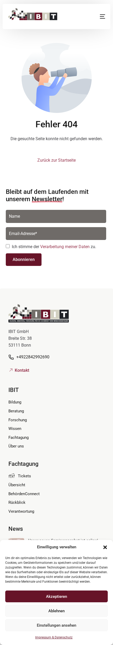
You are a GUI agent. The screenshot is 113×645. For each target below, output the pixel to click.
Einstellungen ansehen (56, 625)
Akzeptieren (56, 596)
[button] (105, 547)
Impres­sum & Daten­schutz (54, 637)
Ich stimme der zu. (54, 246)
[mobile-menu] (97, 16)
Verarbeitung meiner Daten (65, 246)
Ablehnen (56, 611)
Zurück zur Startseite (56, 160)
